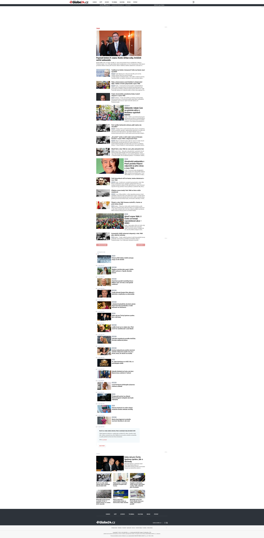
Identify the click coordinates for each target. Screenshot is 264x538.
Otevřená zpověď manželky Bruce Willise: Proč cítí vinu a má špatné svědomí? (122, 282)
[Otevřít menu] (193, 2)
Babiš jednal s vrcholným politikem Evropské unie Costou (120, 484)
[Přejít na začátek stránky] (166, 528)
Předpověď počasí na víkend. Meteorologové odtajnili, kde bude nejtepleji (122, 397)
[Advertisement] (157, 48)
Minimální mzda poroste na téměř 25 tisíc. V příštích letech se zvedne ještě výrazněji (103, 502)
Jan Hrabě (104, 439)
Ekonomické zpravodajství (118, 5)
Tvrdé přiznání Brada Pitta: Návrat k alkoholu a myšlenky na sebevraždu (123, 293)
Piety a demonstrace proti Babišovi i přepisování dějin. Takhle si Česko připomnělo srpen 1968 (126, 82)
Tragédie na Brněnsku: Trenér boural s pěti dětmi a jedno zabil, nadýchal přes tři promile (137, 485)
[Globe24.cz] (78, 2)
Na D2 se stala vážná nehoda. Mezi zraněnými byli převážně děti (103, 484)
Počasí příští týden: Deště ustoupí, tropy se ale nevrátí (123, 258)
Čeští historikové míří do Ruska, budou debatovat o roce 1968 (127, 179)
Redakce (120, 527)
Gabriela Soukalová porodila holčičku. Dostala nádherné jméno (124, 339)
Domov (95, 2)
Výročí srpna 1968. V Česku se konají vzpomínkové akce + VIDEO (132, 219)
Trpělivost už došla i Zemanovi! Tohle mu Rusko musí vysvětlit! (128, 70)
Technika (114, 2)
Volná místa (149, 527)
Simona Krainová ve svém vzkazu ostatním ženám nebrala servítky (122, 408)
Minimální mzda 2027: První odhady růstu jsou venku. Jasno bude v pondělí (136, 502)
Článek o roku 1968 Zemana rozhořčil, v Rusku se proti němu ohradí (126, 203)
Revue (129, 2)
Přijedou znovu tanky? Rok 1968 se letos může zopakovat (126, 191)
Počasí (135, 2)
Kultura (122, 2)
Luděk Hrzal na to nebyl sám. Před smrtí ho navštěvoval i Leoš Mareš (123, 328)
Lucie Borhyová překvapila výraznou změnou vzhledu (123, 385)
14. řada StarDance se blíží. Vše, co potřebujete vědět (123, 362)
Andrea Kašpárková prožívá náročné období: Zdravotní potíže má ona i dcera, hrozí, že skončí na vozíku (123, 351)
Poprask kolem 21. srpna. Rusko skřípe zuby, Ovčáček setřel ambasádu (118, 59)
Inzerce (133, 527)
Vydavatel (129, 527)
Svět (100, 2)
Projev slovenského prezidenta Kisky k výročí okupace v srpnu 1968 (125, 94)
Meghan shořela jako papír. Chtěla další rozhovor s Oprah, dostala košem (122, 271)
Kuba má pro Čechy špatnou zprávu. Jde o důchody (123, 316)
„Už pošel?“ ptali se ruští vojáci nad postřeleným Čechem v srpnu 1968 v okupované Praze (126, 137)
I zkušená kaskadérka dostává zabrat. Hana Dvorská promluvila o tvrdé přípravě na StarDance (124, 305)
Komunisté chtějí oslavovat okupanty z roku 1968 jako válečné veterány (127, 234)
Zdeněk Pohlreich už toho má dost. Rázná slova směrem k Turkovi (123, 372)
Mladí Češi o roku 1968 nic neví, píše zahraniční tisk (127, 149)
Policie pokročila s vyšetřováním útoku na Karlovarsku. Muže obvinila (120, 501)
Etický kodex (114, 527)
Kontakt (124, 527)
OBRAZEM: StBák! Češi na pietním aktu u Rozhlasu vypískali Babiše (133, 111)
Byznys (107, 2)
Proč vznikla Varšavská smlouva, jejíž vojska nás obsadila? (126, 125)
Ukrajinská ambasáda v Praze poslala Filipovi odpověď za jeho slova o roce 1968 (134, 164)
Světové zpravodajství (105, 5)
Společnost (128, 5)
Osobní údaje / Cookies (141, 527)
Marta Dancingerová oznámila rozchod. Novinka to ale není (121, 420)
